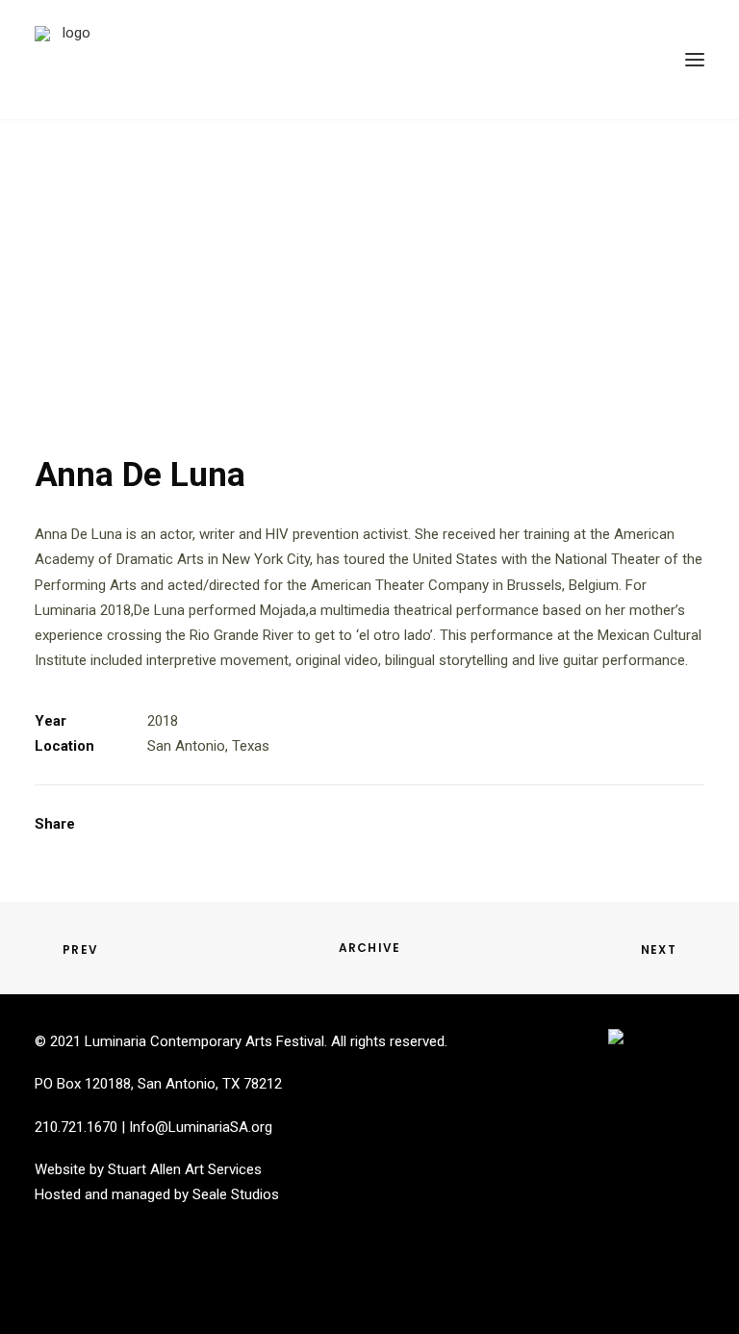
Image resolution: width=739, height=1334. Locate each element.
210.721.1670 (76, 1127)
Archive (369, 947)
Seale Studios (235, 1194)
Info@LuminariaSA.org (200, 1127)
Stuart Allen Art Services (185, 1169)
